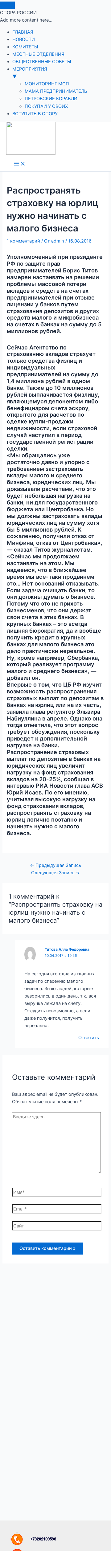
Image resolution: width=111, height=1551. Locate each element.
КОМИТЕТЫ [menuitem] (25, 47)
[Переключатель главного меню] (19, 164)
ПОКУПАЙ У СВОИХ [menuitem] (46, 106)
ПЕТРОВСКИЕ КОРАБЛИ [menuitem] (51, 98)
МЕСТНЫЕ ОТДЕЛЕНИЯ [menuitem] (38, 54)
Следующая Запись (55, 872)
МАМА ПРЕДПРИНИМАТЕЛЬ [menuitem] (56, 91)
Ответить (88, 1037)
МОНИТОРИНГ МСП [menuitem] (47, 84)
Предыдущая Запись (55, 865)
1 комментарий (23, 241)
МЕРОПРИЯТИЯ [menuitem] (29, 72)
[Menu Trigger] (7, 5)
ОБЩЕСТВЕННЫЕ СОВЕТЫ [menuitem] (41, 61)
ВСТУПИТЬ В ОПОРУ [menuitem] (35, 113)
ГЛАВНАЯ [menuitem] (22, 32)
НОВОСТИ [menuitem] (23, 39)
